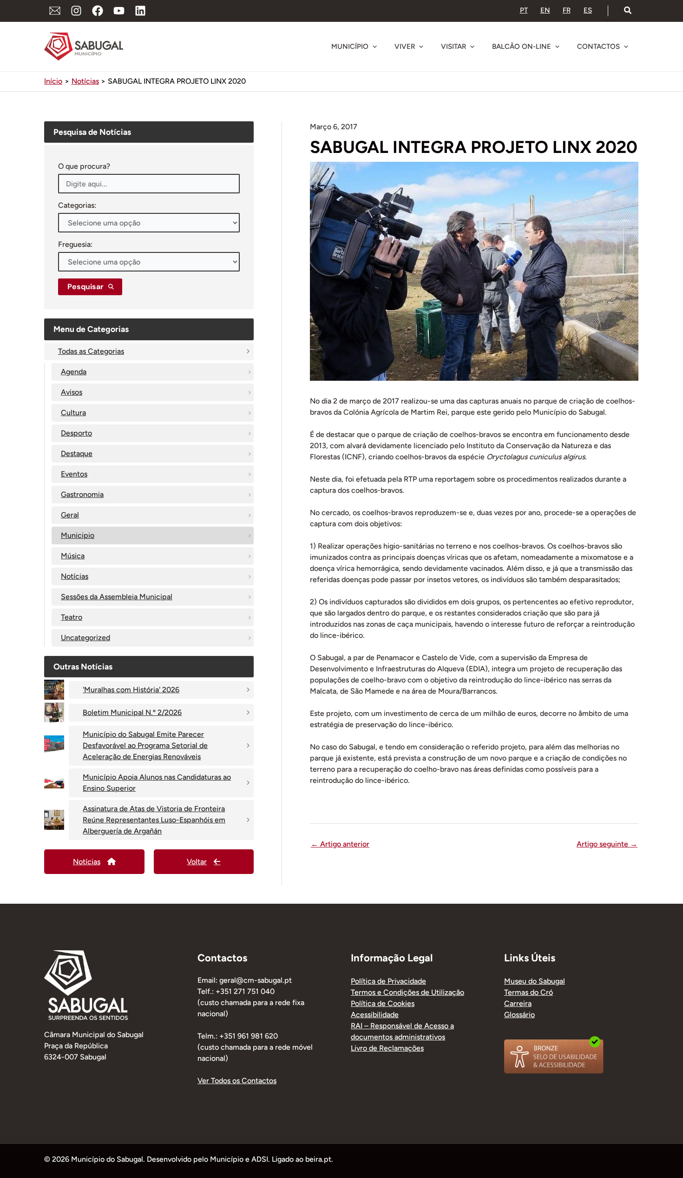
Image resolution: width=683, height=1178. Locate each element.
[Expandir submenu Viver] (421, 46)
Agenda (73, 371)
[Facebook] (97, 10)
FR (567, 10)
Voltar (197, 861)
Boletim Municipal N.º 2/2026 (132, 712)
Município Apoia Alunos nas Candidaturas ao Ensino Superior (157, 783)
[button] (628, 10)
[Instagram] (76, 10)
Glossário (519, 1014)
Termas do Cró (528, 992)
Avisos (71, 392)
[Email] (55, 10)
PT (524, 10)
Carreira (518, 1003)
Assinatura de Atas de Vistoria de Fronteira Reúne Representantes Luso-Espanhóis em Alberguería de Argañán (154, 819)
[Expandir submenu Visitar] (472, 46)
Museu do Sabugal (534, 981)
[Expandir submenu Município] (374, 46)
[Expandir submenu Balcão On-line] (557, 46)
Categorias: (77, 205)
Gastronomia (82, 494)
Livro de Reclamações (387, 1048)
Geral (70, 514)
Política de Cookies (382, 1003)
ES (588, 10)
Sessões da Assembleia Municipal (116, 596)
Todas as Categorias (91, 351)
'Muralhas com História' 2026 (131, 689)
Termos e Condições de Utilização (407, 992)
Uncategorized (85, 637)
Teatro (71, 617)
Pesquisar (85, 286)
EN (545, 10)
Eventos (74, 474)
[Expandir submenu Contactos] (626, 46)
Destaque (76, 453)
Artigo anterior (340, 844)
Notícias (74, 576)
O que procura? (84, 166)
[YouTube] (119, 10)
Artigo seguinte (607, 844)
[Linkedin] (140, 10)
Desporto (76, 433)
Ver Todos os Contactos (236, 1080)
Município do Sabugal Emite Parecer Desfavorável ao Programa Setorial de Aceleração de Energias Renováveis (145, 745)
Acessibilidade (375, 1014)
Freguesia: (75, 244)
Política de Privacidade (388, 981)
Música (73, 555)
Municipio (77, 535)
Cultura (73, 412)
